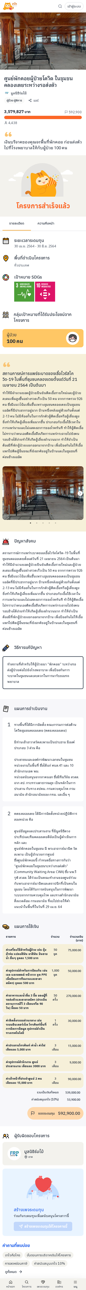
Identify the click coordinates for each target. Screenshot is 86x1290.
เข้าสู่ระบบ (74, 6)
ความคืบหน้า (46, 223)
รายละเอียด (16, 223)
